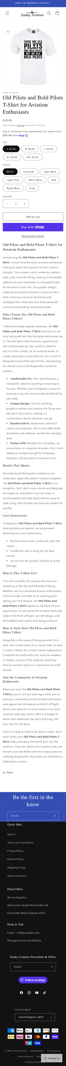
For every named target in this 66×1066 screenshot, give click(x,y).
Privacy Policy (15, 850)
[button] (7, 13)
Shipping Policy (16, 867)
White (10, 171)
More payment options (33, 235)
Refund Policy (15, 859)
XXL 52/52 (33, 157)
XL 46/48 (12, 157)
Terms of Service (17, 875)
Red (54, 180)
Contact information (35, 1062)
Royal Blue (13, 188)
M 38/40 (30, 149)
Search (11, 834)
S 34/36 (11, 149)
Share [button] (9, 772)
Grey (32, 188)
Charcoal (28, 171)
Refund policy (37, 1050)
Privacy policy (54, 1050)
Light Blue (49, 171)
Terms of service (25, 1056)
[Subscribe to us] (54, 815)
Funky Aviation (20, 1050)
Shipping (20, 125)
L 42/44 (48, 149)
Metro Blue (35, 180)
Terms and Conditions (20, 842)
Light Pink (13, 180)
